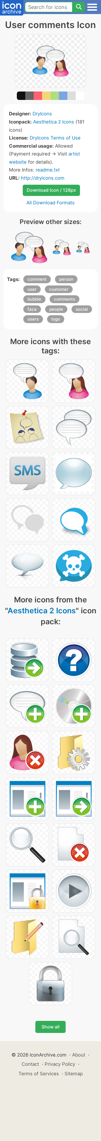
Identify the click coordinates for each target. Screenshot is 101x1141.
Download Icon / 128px (51, 190)
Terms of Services (39, 1073)
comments (64, 299)
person (66, 279)
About (78, 1055)
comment (37, 279)
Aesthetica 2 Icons (53, 122)
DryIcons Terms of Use (55, 138)
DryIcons (42, 113)
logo (55, 319)
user (31, 289)
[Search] (78, 7)
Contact (30, 1064)
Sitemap (74, 1073)
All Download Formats (50, 202)
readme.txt (48, 170)
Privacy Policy (60, 1064)
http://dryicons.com (43, 178)
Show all (50, 1027)
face (32, 309)
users (33, 319)
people (56, 309)
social (82, 309)
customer (58, 289)
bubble (34, 299)
